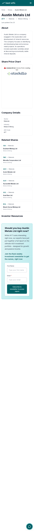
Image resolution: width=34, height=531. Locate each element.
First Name (10, 266)
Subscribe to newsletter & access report (17, 289)
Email (9, 275)
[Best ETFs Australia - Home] (9, 3)
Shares (10, 10)
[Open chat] (29, 527)
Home (3, 10)
